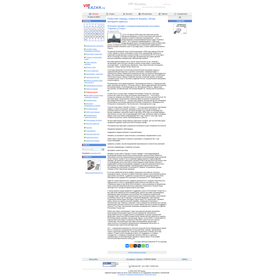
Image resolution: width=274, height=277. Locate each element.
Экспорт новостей (92, 123)
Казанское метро (92, 137)
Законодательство (92, 77)
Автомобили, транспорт (94, 74)
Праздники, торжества (94, 54)
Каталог (129, 14)
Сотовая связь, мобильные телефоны (92, 50)
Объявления (147, 14)
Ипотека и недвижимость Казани (92, 104)
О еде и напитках (92, 71)
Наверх (184, 259)
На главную (130, 259)
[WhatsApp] (143, 246)
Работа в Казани (92, 89)
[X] (135, 246)
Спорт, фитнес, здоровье (90, 63)
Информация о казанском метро (90, 116)
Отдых (111, 14)
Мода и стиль (91, 67)
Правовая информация (134, 274)
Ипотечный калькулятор (94, 173)
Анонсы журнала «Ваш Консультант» (93, 81)
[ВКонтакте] (127, 246)
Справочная (182, 14)
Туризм (164, 14)
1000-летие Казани (92, 112)
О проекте (121, 274)
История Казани (91, 109)
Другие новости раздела (137, 252)
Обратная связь (150, 274)
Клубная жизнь (91, 100)
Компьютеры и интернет (94, 46)
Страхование (90, 131)
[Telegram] (147, 246)
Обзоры (95, 14)
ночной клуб (95, 153)
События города (92, 92)
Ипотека (89, 127)
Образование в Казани (94, 85)
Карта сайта (93, 259)
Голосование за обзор (94, 120)
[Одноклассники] (131, 246)
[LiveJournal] (139, 246)
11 (88, 31)
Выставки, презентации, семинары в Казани (93, 96)
